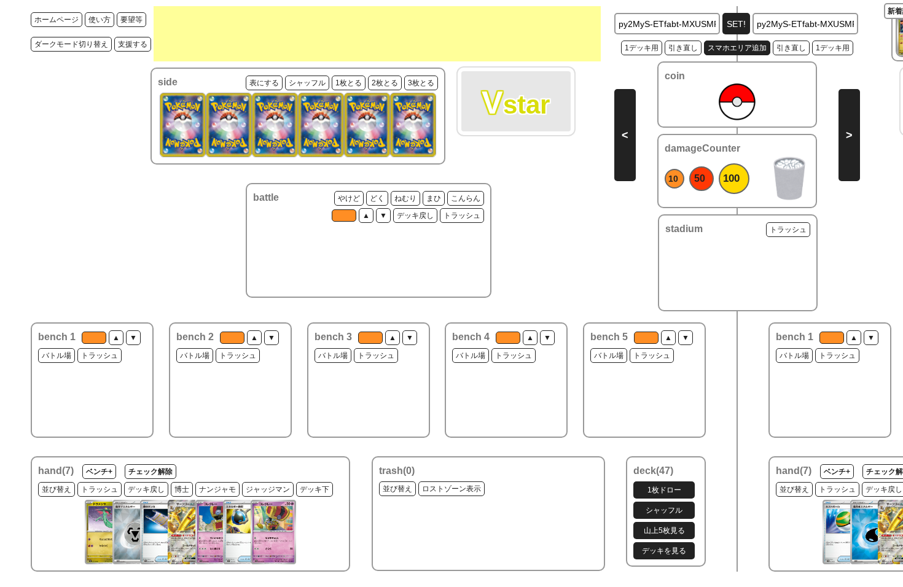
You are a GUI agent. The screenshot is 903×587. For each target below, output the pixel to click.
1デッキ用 (642, 48)
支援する (132, 44)
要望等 (131, 19)
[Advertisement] (377, 33)
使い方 (99, 19)
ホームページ (56, 19)
